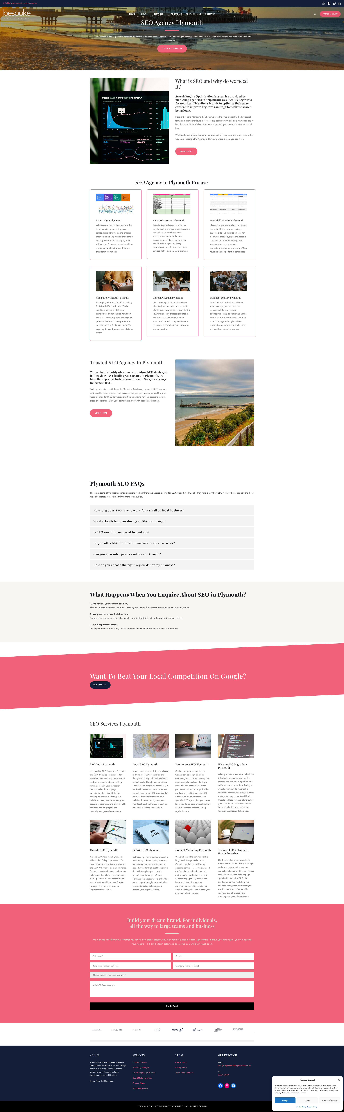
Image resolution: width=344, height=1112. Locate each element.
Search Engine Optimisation (144, 1072)
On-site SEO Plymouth (104, 850)
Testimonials (193, 14)
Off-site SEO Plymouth (146, 850)
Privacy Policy (312, 1107)
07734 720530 (223, 1075)
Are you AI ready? (330, 14)
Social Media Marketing (142, 1078)
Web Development (140, 1088)
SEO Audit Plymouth (102, 764)
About (143, 14)
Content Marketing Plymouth (193, 850)
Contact (210, 14)
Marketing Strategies (141, 1067)
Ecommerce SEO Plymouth (191, 764)
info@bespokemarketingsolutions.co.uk (20, 3)
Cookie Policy (301, 1107)
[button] (338, 1080)
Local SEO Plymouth (145, 764)
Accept (285, 1100)
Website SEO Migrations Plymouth (232, 765)
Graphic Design (139, 1083)
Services (158, 14)
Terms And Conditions (184, 1072)
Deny (307, 1100)
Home (132, 14)
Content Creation (140, 1062)
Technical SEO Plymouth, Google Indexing (233, 851)
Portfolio (176, 14)
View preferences (329, 1100)
